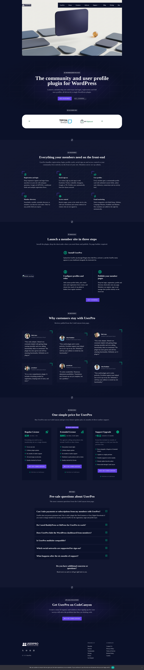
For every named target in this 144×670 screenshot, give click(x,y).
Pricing (112, 5)
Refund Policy (110, 653)
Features (78, 5)
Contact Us (109, 646)
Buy (119, 5)
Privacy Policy (110, 648)
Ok (113, 667)
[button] (72, 511)
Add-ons (86, 5)
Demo (70, 5)
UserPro (62, 5)
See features (64, 98)
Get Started (91, 658)
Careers (108, 655)
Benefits (90, 646)
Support (95, 5)
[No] (142, 667)
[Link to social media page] (23, 650)
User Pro (29, 655)
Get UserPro (93, 300)
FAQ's (89, 655)
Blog (104, 5)
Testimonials (91, 651)
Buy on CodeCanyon (37, 466)
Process (90, 648)
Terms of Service (110, 651)
